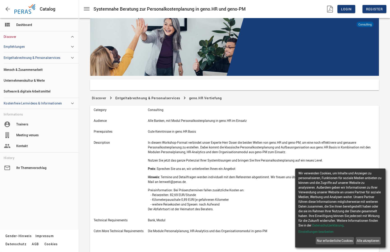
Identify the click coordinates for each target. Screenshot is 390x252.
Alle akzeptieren (368, 240)
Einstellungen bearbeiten (316, 231)
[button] (7, 9)
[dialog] (340, 208)
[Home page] (25, 9)
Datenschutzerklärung (328, 225)
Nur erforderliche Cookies (335, 240)
